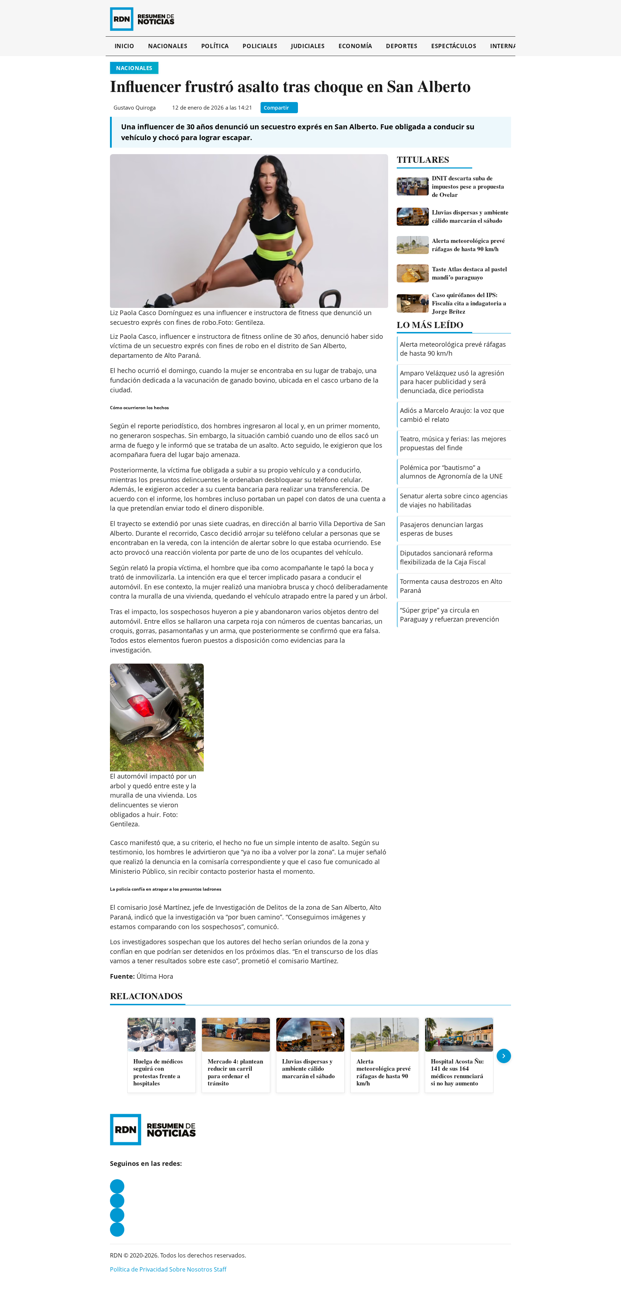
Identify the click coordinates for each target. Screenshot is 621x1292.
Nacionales (167, 46)
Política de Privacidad (139, 1269)
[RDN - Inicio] (145, 19)
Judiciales (308, 46)
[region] (310, 1056)
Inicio (124, 46)
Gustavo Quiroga (135, 107)
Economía (355, 46)
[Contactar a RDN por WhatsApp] (117, 1229)
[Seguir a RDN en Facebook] (117, 1186)
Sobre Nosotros (190, 1269)
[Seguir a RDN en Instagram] (117, 1201)
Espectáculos (454, 46)
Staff (220, 1269)
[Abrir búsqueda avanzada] (509, 19)
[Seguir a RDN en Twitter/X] (117, 1215)
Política (215, 46)
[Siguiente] (504, 1056)
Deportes (401, 46)
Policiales (260, 46)
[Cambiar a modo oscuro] (502, 19)
